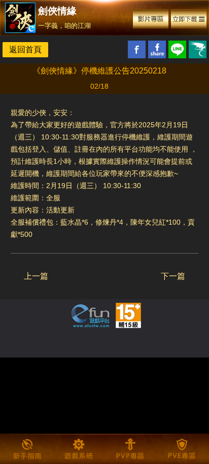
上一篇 (36, 276)
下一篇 (173, 276)
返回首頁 (25, 49)
